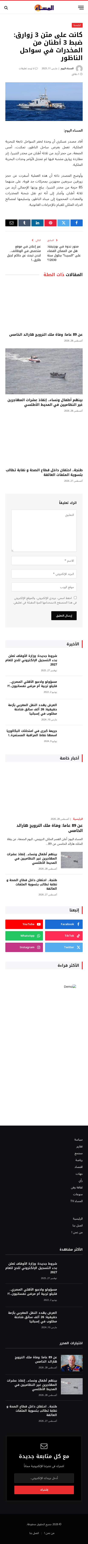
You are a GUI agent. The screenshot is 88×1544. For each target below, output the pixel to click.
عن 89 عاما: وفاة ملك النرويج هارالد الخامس (46, 334)
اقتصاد (79, 1167)
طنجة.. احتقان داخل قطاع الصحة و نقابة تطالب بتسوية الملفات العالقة (44, 472)
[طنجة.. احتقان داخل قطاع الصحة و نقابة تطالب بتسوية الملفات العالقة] (44, 441)
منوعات (78, 1194)
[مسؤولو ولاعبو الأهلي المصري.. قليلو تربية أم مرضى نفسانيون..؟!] (72, 687)
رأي (81, 1181)
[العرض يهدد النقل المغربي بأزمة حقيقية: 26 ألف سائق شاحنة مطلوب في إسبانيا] (72, 711)
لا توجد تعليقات (26, 68)
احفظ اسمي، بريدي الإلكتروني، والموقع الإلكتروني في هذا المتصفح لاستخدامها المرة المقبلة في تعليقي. (45, 600)
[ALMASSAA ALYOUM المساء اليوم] (44, 8)
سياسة (78, 1139)
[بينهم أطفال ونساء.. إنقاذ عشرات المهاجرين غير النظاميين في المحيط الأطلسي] (44, 371)
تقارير (79, 1146)
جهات (79, 1174)
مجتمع (79, 1153)
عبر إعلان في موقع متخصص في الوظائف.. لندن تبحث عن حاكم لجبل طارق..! (24, 253)
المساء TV (76, 1201)
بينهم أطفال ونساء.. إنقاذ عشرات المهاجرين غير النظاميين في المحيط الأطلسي (45, 402)
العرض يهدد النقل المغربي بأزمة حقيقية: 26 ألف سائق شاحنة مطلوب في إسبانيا (32, 709)
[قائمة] (81, 7)
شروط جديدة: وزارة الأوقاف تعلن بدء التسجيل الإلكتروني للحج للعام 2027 (31, 660)
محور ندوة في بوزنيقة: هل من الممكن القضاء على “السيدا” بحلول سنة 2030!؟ (64, 253)
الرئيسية (77, 25)
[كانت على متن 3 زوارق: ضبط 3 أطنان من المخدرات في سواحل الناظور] (44, 101)
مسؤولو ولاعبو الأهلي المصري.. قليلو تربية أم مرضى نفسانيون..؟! (32, 684)
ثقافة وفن (77, 1187)
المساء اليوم (67, 68)
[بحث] (6, 7)
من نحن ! (77, 1232)
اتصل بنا (78, 1225)
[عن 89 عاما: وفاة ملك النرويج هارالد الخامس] (44, 306)
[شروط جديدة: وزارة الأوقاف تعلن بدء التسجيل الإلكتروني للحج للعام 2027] (72, 662)
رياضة (79, 1160)
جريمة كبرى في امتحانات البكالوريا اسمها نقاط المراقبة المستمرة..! (32, 733)
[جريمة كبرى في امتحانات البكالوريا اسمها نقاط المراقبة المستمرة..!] (72, 737)
